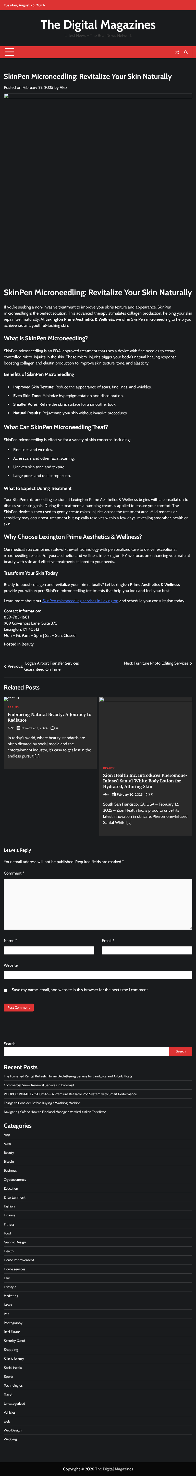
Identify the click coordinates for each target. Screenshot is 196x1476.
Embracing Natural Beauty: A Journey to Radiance (49, 717)
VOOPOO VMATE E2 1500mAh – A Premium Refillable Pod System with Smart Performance (70, 1094)
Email (108, 940)
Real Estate (12, 1332)
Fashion (9, 1206)
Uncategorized (14, 1403)
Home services (15, 1269)
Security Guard (14, 1341)
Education (11, 1188)
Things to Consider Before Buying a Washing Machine (42, 1103)
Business (10, 1170)
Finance (9, 1215)
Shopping (11, 1349)
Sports (9, 1376)
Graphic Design (15, 1242)
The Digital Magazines (98, 24)
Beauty (28, 644)
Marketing (11, 1296)
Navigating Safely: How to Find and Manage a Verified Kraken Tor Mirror (55, 1112)
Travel (8, 1394)
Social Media (13, 1368)
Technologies (13, 1385)
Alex (63, 87)
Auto (7, 1144)
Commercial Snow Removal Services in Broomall (39, 1085)
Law (7, 1278)
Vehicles (10, 1412)
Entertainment (15, 1197)
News (8, 1305)
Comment (14, 873)
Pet (6, 1314)
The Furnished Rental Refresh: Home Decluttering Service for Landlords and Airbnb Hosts (68, 1076)
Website (11, 965)
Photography (13, 1323)
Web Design (13, 1430)
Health (9, 1251)
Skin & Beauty (14, 1359)
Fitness (9, 1224)
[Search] (186, 52)
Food (7, 1233)
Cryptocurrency (15, 1179)
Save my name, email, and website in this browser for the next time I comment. (80, 989)
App (7, 1134)
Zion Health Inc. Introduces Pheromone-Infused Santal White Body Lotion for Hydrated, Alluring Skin (145, 781)
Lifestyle (10, 1287)
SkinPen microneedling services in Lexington (80, 600)
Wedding (10, 1439)
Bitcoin (9, 1161)
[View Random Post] (177, 52)
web (7, 1421)
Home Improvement (19, 1260)
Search (10, 1043)
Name (10, 940)
